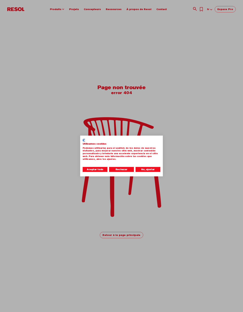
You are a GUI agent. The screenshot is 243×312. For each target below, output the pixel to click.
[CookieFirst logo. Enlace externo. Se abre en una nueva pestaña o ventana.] (84, 140)
